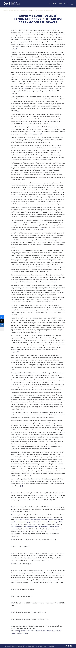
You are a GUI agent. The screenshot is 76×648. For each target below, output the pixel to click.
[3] (16, 49)
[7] (41, 134)
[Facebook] (2, 317)
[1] (56, 35)
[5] (26, 88)
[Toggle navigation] (72, 4)
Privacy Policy (39, 646)
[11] (18, 352)
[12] (49, 449)
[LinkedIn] (2, 325)
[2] (61, 37)
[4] (60, 69)
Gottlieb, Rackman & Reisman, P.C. (15, 646)
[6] (18, 111)
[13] (30, 475)
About (54, 3)
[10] (40, 332)
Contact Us (64, 3)
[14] (21, 486)
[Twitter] (2, 321)
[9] (55, 282)
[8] (42, 229)
